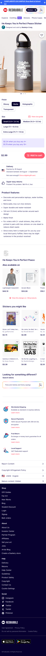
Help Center (6, 570)
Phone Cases (37, 18)
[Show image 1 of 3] (21, 93)
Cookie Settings (8, 588)
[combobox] (34, 10)
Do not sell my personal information (14, 631)
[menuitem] (5, 18)
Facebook (10, 602)
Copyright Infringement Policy (14, 470)
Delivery (5, 563)
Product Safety (8, 577)
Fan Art (5, 496)
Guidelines (6, 574)
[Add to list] (41, 35)
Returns (5, 566)
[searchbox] (23, 385)
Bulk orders (6, 518)
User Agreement (7, 628)
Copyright (6, 581)
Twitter (8, 605)
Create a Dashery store (11, 553)
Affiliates (5, 538)
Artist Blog (6, 549)
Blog (3, 503)
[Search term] (41, 10)
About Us (5, 527)
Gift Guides (6, 492)
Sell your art (7, 542)
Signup (4, 514)
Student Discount (9, 507)
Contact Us (6, 585)
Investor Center (8, 531)
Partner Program (8, 535)
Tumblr (8, 609)
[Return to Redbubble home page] (13, 10)
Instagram (10, 598)
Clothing (15, 18)
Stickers (27, 18)
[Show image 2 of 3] (23, 93)
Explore (5, 18)
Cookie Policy (32, 631)
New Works (6, 499)
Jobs (4, 546)
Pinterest (9, 613)
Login (4, 511)
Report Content (8, 464)
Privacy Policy (20, 628)
